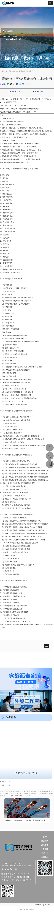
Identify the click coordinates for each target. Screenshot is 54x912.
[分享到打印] (23, 84)
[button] (50, 3)
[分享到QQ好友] (11, 84)
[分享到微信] (8, 84)
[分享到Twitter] (20, 84)
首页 (2, 71)
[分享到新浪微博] (14, 84)
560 (28, 84)
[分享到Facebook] (17, 84)
